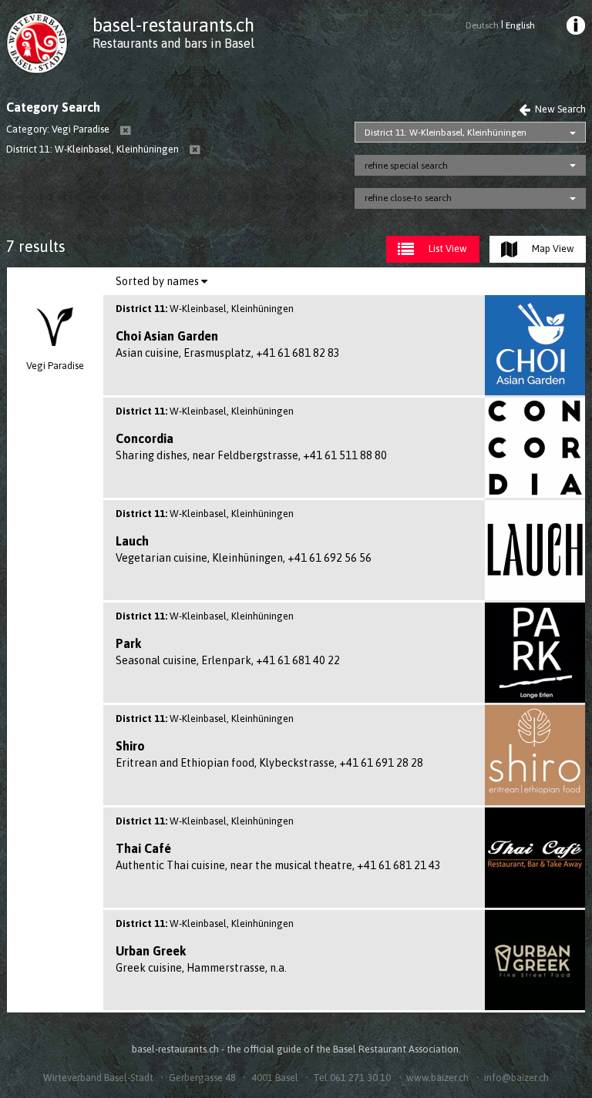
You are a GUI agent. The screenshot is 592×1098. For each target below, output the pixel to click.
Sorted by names (158, 281)
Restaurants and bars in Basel (173, 43)
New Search (559, 109)
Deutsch (482, 25)
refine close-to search (408, 198)
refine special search (406, 165)
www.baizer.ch (437, 1077)
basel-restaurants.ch (173, 25)
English (520, 25)
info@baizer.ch (516, 1077)
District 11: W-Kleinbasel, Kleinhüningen (445, 132)
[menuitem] (574, 27)
